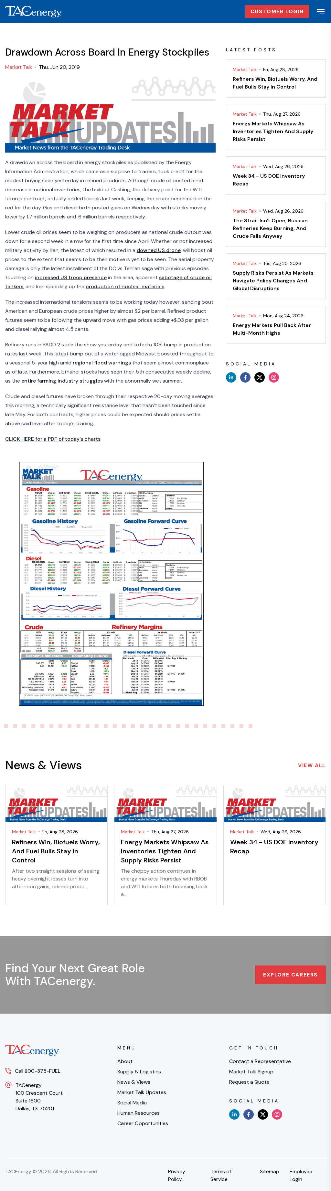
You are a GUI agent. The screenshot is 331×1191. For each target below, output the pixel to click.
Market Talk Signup (251, 1071)
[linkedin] (231, 377)
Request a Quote (249, 1082)
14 (97, 726)
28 (223, 726)
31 (250, 726)
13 (88, 726)
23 (178, 726)
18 (133, 726)
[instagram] (274, 377)
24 (187, 726)
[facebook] (245, 377)
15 (106, 726)
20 (151, 726)
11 (69, 726)
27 (214, 726)
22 (169, 726)
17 (124, 726)
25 (196, 726)
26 (205, 726)
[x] (259, 377)
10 (60, 726)
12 (78, 726)
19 (142, 726)
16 (115, 726)
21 (160, 726)
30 (241, 726)
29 (232, 726)
